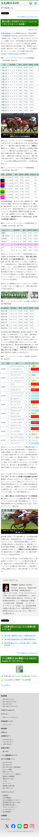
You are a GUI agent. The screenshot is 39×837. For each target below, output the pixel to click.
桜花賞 (7, 33)
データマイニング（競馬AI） (12, 774)
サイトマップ (5, 819)
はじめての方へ (8, 739)
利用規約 (6, 795)
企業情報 (4, 815)
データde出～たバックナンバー (28, 16)
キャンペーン (7, 783)
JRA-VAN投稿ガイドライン (11, 800)
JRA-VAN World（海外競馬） (12, 767)
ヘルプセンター (8, 742)
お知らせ (4, 732)
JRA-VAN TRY (7, 704)
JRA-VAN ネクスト (9, 699)
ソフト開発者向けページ (9, 755)
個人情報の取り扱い (9, 805)
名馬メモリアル (8, 772)
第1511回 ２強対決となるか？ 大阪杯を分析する (20, 635)
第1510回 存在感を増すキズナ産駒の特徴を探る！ (20, 639)
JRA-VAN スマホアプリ (10, 706)
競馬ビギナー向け (8, 779)
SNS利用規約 (7, 798)
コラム (5, 781)
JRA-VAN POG (7, 765)
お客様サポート (6, 736)
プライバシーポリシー (10, 807)
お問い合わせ (7, 744)
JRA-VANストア (8, 788)
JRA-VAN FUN (7, 762)
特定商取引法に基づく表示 (11, 802)
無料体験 (4, 728)
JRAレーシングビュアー (10, 717)
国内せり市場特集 (8, 776)
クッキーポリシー (8, 809)
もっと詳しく (6, 685)
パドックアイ (7, 725)
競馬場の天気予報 (8, 786)
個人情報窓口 (7, 812)
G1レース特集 (7, 769)
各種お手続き (5, 748)
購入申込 (6, 751)
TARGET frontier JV (14, 54)
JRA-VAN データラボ (9, 702)
